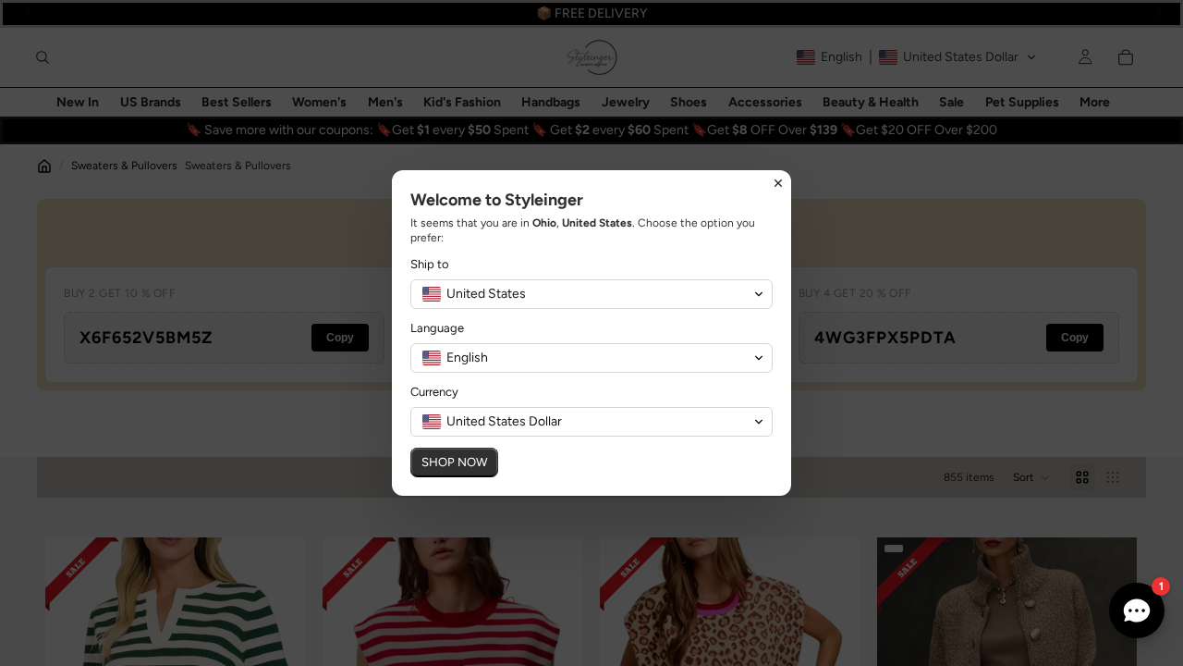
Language (437, 328)
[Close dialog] (778, 183)
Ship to (429, 264)
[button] (591, 294)
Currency (434, 392)
